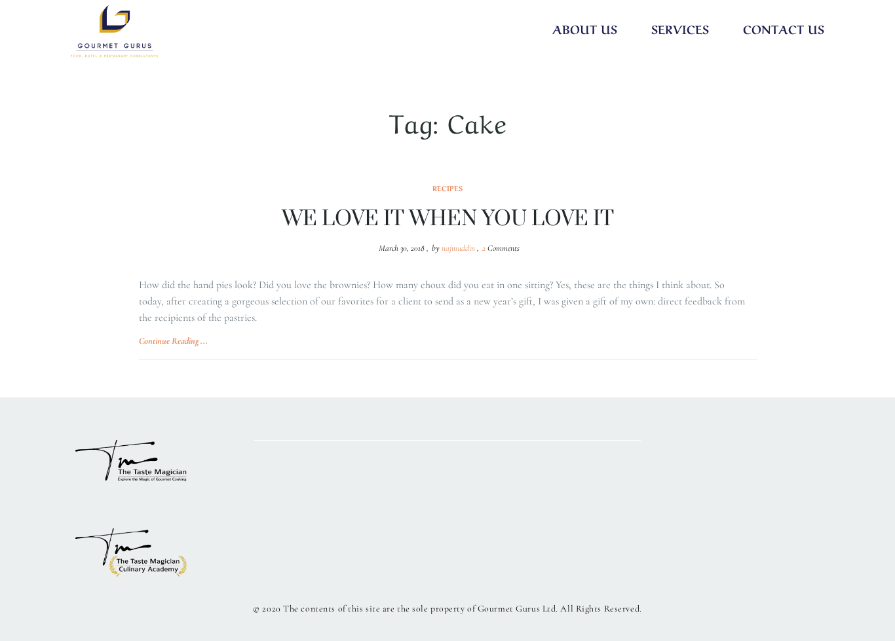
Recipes (447, 188)
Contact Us (783, 28)
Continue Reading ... (173, 340)
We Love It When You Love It (448, 219)
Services (680, 28)
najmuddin (458, 248)
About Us (584, 28)
